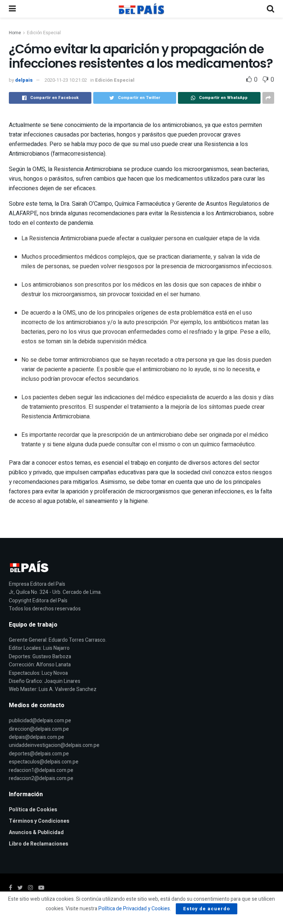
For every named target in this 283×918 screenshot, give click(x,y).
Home (15, 32)
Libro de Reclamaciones (38, 844)
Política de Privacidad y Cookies (134, 908)
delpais (24, 80)
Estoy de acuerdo (206, 908)
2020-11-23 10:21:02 (66, 80)
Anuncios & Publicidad (36, 832)
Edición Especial (44, 32)
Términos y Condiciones (39, 821)
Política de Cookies (33, 810)
